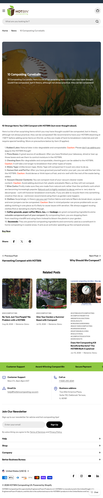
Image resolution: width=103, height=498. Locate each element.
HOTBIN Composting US (20, 485)
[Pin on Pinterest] (30, 241)
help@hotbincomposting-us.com (23, 392)
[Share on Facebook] (14, 241)
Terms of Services (37, 432)
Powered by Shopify (42, 485)
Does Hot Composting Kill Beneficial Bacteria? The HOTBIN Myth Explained (83, 345)
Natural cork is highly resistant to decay (56, 189)
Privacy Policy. (55, 432)
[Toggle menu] (3, 10)
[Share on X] (22, 241)
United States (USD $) (16, 471)
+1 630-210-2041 (66, 381)
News (13, 30)
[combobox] (51, 21)
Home (5, 30)
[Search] (97, 21)
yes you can (41, 199)
